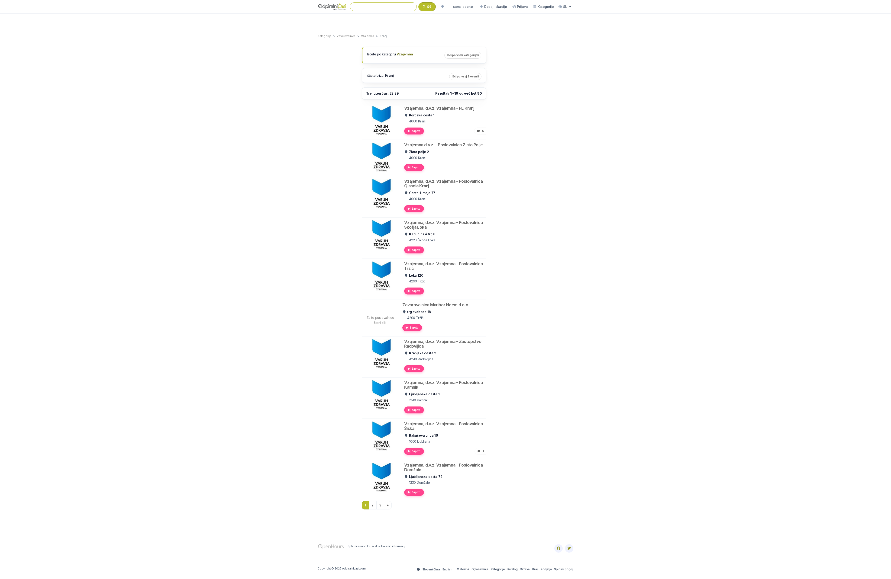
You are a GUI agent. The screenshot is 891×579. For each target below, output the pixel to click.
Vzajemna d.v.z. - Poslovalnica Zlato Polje (443, 144)
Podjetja (546, 569)
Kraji (535, 569)
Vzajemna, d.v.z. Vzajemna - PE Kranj (439, 108)
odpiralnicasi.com (354, 568)
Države (525, 569)
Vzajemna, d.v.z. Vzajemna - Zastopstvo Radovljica (442, 344)
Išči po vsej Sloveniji (465, 76)
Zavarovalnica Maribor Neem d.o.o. (435, 304)
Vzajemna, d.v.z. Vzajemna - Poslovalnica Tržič (443, 266)
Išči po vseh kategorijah (463, 55)
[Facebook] (558, 548)
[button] (564, 6)
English (447, 569)
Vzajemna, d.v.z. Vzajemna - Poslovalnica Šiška (443, 426)
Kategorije (498, 569)
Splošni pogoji (563, 569)
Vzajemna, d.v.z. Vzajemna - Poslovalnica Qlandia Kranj (443, 183)
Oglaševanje (479, 569)
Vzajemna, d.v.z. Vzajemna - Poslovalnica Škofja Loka (443, 225)
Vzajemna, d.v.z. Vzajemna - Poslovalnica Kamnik (443, 385)
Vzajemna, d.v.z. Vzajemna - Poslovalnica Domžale (443, 467)
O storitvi (463, 569)
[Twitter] (569, 548)
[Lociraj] (442, 6)
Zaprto (415, 131)
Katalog (512, 569)
